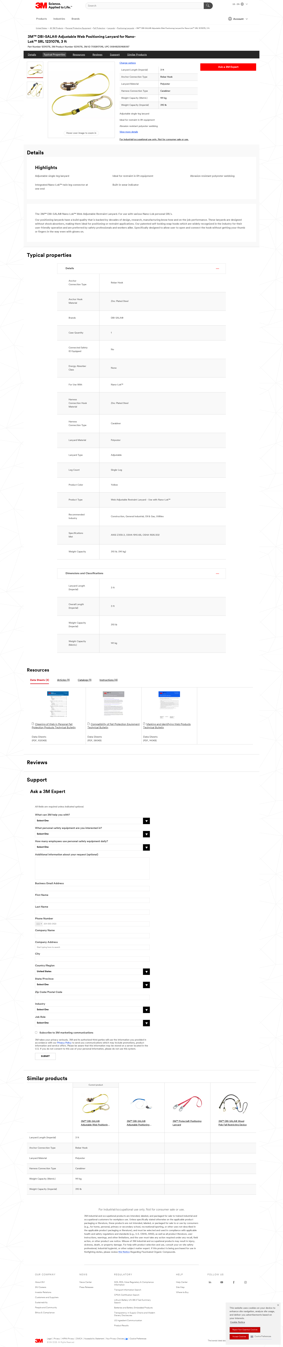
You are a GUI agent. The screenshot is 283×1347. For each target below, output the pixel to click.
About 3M (40, 1282)
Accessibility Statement (94, 1339)
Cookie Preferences (138, 1339)
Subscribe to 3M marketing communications (66, 1033)
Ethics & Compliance (45, 1313)
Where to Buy (182, 1292)
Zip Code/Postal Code (48, 992)
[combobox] (39, 924)
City (37, 954)
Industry (40, 1004)
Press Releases (86, 1287)
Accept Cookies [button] (239, 1337)
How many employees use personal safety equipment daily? (71, 841)
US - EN (236, 4)
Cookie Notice (237, 1322)
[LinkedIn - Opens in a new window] (210, 1282)
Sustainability (41, 1302)
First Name (41, 895)
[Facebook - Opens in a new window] (233, 1282)
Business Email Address (49, 883)
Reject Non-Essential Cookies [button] (244, 1330)
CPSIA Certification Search (126, 1295)
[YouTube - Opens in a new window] (221, 1282)
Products (41, 19)
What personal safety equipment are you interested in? (68, 828)
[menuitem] (32, 54)
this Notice (124, 1252)
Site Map (180, 1287)
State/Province (44, 979)
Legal (49, 1339)
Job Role (40, 1017)
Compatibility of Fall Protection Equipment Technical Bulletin (113, 726)
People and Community (46, 1308)
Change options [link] (128, 63)
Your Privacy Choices (115, 1339)
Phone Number (44, 918)
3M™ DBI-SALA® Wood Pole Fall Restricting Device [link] (232, 1123)
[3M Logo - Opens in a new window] (54, 5)
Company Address (46, 942)
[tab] (39, 680)
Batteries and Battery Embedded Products (133, 1308)
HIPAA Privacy (68, 1339)
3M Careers (40, 1287)
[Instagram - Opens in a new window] (245, 1282)
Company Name (45, 930)
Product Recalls (121, 1326)
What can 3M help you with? (52, 815)
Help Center (182, 1282)
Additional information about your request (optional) (66, 854)
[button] (261, 1336)
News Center (85, 1282)
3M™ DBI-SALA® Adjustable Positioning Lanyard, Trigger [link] (138, 1123)
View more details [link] (129, 132)
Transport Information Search (127, 1290)
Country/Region (45, 965)
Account (238, 19)
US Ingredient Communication (128, 1320)
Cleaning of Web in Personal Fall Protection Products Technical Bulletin (54, 726)
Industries (59, 19)
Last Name (41, 907)
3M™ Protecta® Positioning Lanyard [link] (187, 1123)
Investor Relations (43, 1292)
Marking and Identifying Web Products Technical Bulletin (167, 726)
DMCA (79, 1339)
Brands (76, 19)
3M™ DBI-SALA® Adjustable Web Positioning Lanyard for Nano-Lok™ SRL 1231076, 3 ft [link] (96, 1123)
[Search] (208, 5)
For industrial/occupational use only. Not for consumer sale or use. (154, 139)
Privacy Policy (64, 1043)
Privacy (57, 1339)
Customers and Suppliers (46, 1297)
